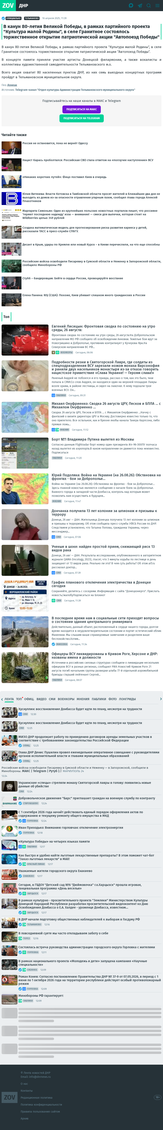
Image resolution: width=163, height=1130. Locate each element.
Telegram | (41, 771)
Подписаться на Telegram (81, 118)
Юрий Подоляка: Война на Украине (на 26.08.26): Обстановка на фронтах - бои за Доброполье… (106, 477)
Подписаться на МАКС (81, 109)
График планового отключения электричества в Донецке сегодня (101, 584)
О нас (24, 1084)
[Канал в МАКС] (131, 6)
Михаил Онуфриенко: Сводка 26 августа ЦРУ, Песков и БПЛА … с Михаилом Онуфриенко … (106, 405)
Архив (24, 1118)
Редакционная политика (36, 1097)
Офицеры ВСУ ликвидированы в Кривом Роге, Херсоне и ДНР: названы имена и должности (105, 656)
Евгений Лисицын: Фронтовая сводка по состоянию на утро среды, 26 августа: (103, 328)
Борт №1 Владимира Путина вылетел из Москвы (93, 439)
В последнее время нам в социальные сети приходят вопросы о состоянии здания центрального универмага (105, 620)
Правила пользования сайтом (40, 1111)
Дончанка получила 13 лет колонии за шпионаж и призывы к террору (104, 513)
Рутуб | (54, 771)
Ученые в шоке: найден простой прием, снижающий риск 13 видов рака (103, 548)
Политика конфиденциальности (41, 1104)
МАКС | (27, 771)
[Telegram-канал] (140, 6)
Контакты (27, 1090)
